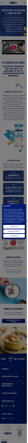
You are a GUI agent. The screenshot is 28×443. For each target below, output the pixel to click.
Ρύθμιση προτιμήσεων (14, 231)
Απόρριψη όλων (14, 235)
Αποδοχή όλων (14, 226)
